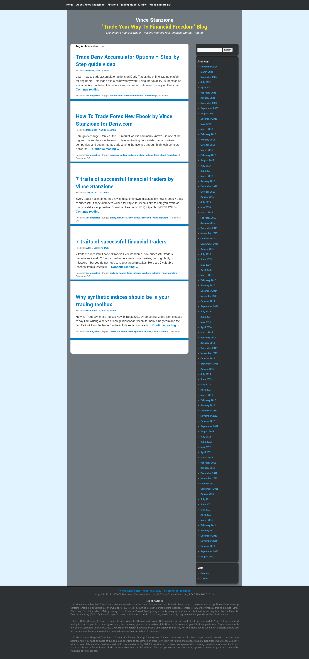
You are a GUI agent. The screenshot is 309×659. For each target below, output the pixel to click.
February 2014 (208, 337)
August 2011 (207, 494)
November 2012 (208, 415)
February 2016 (208, 218)
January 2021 (207, 98)
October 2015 (207, 238)
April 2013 (206, 389)
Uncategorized (92, 95)
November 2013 (208, 353)
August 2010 (207, 556)
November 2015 (208, 233)
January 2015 (207, 285)
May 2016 (205, 207)
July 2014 (205, 311)
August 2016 (207, 197)
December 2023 (208, 77)
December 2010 (208, 535)
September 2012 (209, 426)
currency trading (118, 155)
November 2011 (208, 478)
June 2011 (205, 504)
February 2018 (208, 155)
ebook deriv (127, 331)
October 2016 (207, 191)
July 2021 (205, 82)
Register (205, 573)
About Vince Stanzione (90, 5)
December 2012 (208, 410)
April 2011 (205, 515)
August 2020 (207, 113)
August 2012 (207, 431)
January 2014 (207, 343)
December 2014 (208, 291)
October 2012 (207, 421)
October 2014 (207, 301)
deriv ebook (134, 217)
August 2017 (207, 160)
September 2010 (209, 551)
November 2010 (208, 541)
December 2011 (208, 473)
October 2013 (207, 358)
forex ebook (160, 155)
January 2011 (207, 530)
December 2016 (208, 186)
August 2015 (207, 249)
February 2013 (208, 400)
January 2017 (207, 181)
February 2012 (208, 462)
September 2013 (209, 363)
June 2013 (206, 379)
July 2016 (205, 202)
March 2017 (206, 176)
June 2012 (206, 442)
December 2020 (208, 103)
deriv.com (150, 95)
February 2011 (208, 525)
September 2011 (209, 488)
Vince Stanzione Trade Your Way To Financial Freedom (154, 591)
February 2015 (208, 280)
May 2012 (205, 447)
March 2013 (206, 395)
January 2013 (207, 405)
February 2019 (208, 134)
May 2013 (205, 384)
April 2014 (206, 327)
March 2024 (206, 72)
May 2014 (205, 322)
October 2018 (207, 145)
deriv (124, 217)
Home (69, 5)
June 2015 (206, 259)
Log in (204, 578)
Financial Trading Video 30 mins (127, 5)
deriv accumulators (134, 95)
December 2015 (208, 228)
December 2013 (208, 348)
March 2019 (206, 129)
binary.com (115, 217)
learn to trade (134, 273)
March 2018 (206, 150)
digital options (146, 155)
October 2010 (207, 546)
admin (107, 70)
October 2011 (207, 483)
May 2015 (205, 264)
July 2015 (205, 254)
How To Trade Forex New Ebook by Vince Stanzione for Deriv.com (124, 120)
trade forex (173, 155)
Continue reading (89, 89)
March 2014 (206, 332)
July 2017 (205, 165)
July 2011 (205, 499)
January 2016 (207, 223)
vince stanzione (160, 217)
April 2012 (206, 452)
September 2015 (209, 244)
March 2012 (206, 457)
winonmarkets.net (160, 5)
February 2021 (208, 92)
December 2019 (208, 118)
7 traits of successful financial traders (121, 241)
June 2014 (206, 317)
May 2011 (205, 509)
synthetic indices (142, 331)
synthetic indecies (151, 273)
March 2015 (206, 275)
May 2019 (205, 124)
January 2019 (207, 139)
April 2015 (206, 270)
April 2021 (206, 87)
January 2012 (207, 468)
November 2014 (208, 296)
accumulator (116, 95)
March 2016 (206, 212)
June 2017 (206, 171)
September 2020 (209, 108)
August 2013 (207, 369)
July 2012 (205, 436)
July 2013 (205, 374)
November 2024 (208, 66)
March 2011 (206, 520)
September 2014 (209, 306)
